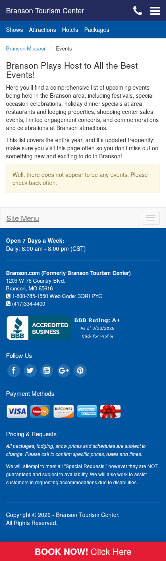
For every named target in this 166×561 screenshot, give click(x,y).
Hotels (70, 29)
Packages (96, 29)
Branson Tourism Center (45, 10)
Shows (14, 29)
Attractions (42, 29)
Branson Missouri (26, 48)
